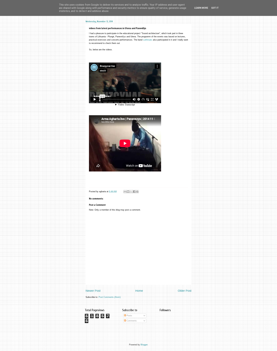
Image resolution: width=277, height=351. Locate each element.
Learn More (201, 8)
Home (139, 290)
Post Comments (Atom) (110, 297)
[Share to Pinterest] (137, 191)
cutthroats (147, 40)
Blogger (144, 344)
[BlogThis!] (128, 191)
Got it (215, 8)
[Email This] (125, 191)
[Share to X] (131, 191)
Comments (131, 321)
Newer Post (93, 290)
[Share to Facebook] (134, 191)
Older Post (184, 290)
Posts (129, 315)
